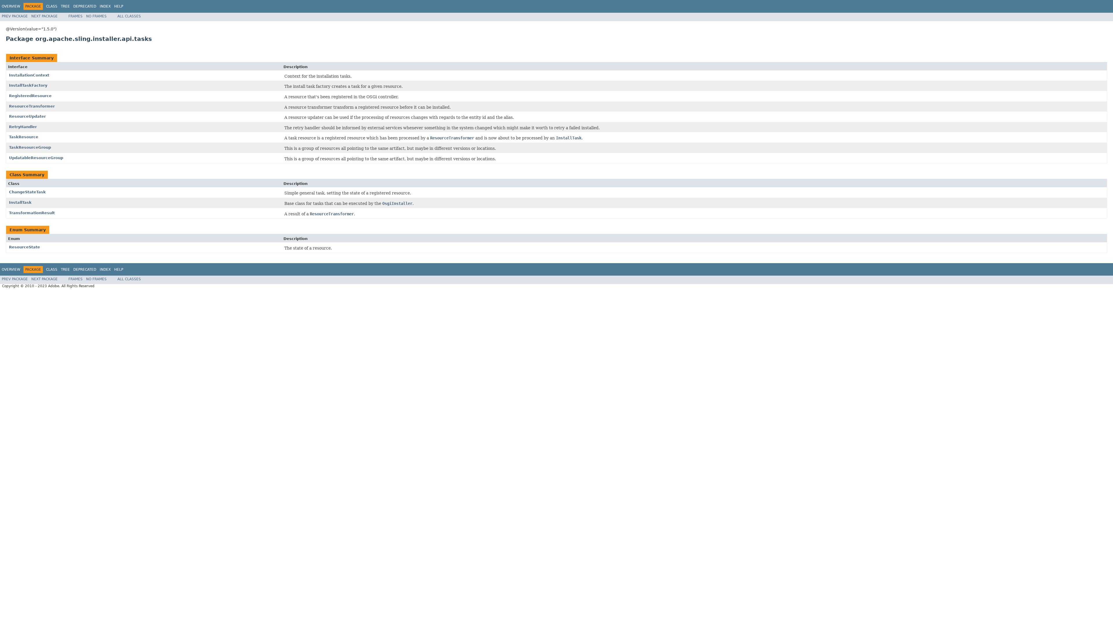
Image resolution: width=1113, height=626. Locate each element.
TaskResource (23, 137)
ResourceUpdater (27, 116)
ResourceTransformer (32, 106)
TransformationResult (32, 213)
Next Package (44, 16)
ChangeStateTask (27, 192)
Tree (65, 6)
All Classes (129, 16)
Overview (11, 6)
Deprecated (84, 6)
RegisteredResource (30, 96)
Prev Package (15, 16)
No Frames (96, 16)
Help (118, 6)
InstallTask (20, 202)
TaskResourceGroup (30, 147)
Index (105, 6)
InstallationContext (29, 75)
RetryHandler (23, 127)
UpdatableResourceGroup (36, 158)
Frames (75, 16)
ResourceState (24, 247)
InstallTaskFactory (28, 85)
